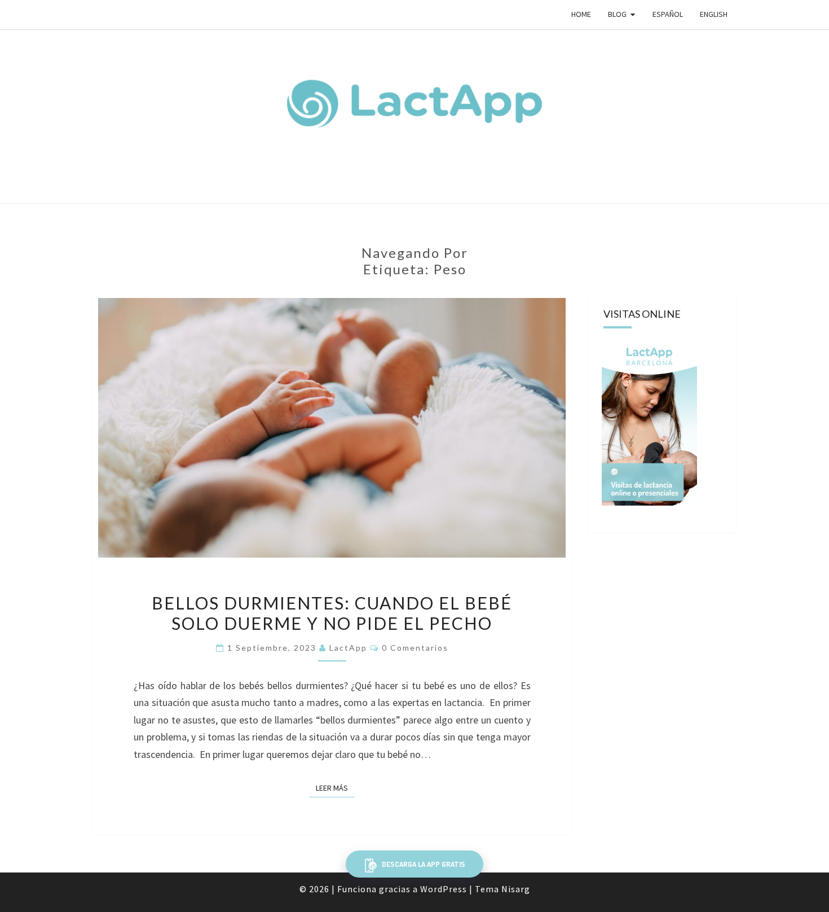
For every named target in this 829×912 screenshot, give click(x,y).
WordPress (443, 889)
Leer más (335, 788)
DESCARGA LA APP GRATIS (422, 864)
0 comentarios (415, 647)
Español (667, 14)
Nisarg (515, 889)
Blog (617, 14)
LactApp (348, 647)
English (713, 14)
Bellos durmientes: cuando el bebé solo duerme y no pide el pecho (332, 613)
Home (581, 14)
